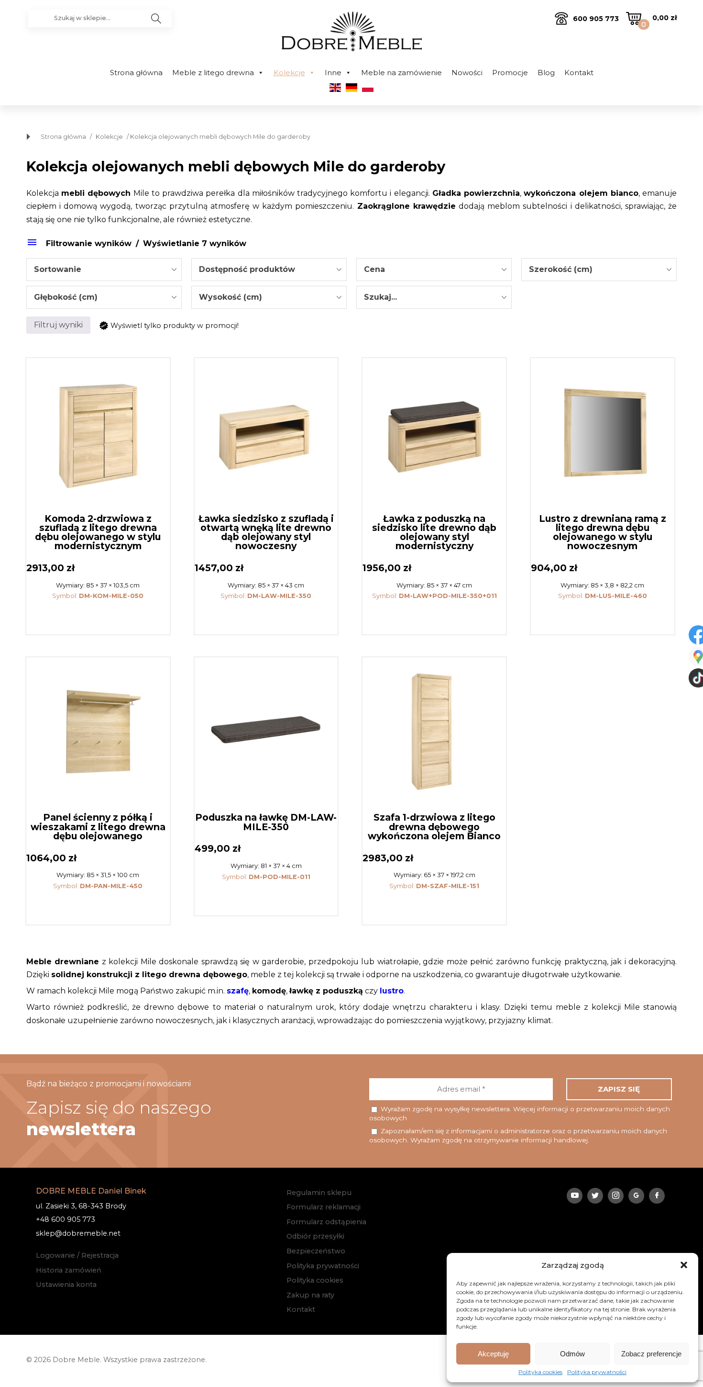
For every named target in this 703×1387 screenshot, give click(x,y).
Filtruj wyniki (58, 324)
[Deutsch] (351, 89)
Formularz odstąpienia (326, 1222)
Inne (333, 72)
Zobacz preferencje (651, 1354)
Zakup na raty (310, 1295)
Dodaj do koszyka (98, 616)
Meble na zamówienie (401, 72)
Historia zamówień (68, 1270)
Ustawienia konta (66, 1284)
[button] (684, 1265)
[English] (335, 89)
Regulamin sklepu (319, 1192)
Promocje (510, 72)
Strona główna (136, 72)
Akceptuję (493, 1354)
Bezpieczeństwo (315, 1251)
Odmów (572, 1354)
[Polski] (367, 89)
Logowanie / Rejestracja (77, 1255)
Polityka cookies (540, 1372)
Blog (546, 72)
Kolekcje (289, 72)
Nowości (467, 72)
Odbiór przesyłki (315, 1236)
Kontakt (578, 72)
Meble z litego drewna (213, 72)
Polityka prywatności (596, 1372)
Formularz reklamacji (323, 1207)
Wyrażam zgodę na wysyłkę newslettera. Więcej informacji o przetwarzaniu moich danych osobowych (519, 1113)
